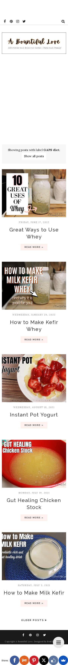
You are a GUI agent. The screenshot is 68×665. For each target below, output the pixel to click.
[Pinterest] (34, 660)
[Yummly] (24, 660)
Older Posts (32, 620)
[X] (44, 660)
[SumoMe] (63, 660)
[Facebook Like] (53, 660)
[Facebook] (14, 660)
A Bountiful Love (24, 641)
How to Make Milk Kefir (34, 593)
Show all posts (34, 156)
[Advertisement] (34, 98)
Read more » (34, 247)
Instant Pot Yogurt (34, 415)
